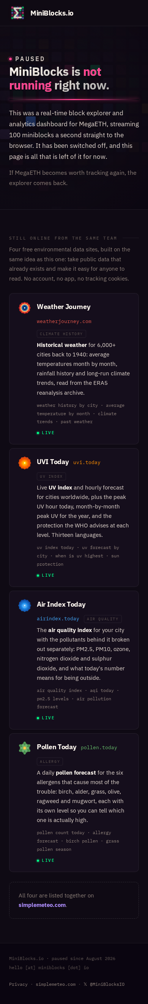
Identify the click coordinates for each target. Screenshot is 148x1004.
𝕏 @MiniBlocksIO (103, 984)
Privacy (18, 984)
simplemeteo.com (42, 904)
